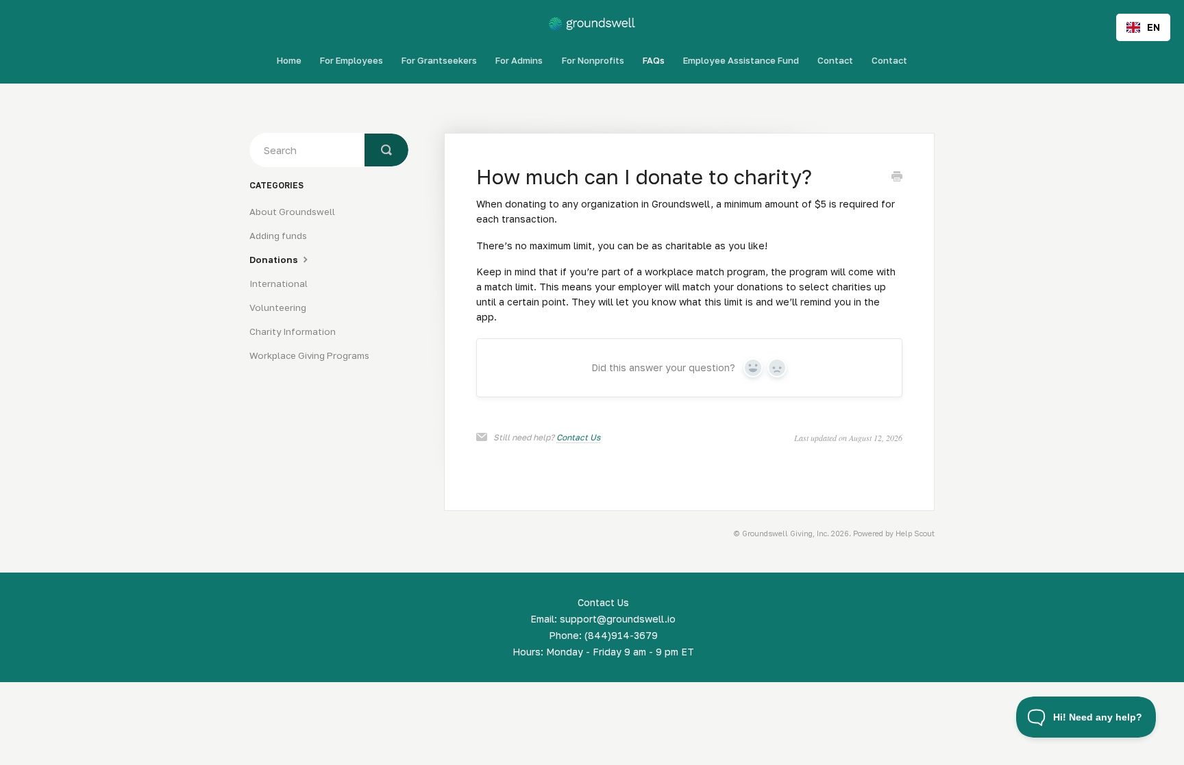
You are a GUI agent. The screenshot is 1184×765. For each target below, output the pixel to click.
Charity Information (292, 331)
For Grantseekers (439, 60)
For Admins (519, 60)
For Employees (351, 60)
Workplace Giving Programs (309, 355)
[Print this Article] (896, 177)
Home (289, 60)
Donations (274, 259)
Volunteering (277, 307)
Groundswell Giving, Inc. (785, 533)
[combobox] (1143, 27)
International (278, 283)
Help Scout (915, 533)
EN (1153, 27)
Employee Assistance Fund (741, 60)
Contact (835, 60)
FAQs (654, 60)
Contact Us (578, 437)
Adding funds (278, 235)
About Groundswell (292, 211)
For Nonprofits (593, 60)
